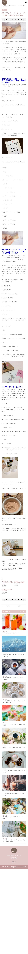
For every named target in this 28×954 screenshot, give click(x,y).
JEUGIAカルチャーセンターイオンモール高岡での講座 (7, 583)
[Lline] (12, 19)
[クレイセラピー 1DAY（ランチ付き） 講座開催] (8, 606)
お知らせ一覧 (21, 611)
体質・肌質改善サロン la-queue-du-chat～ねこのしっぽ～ (12, 866)
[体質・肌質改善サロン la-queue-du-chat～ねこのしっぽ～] (14, 853)
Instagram (13, 862)
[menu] (26, 2)
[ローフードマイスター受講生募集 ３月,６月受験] (20, 606)
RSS (15, 862)
